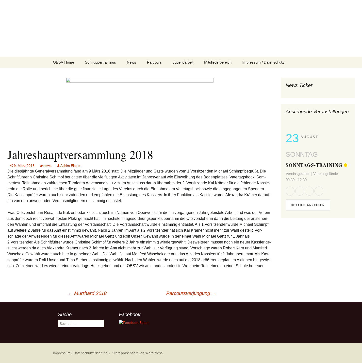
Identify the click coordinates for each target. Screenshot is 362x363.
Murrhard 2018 (87, 293)
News (131, 62)
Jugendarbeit (183, 62)
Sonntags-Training (314, 165)
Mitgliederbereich (217, 62)
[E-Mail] (318, 191)
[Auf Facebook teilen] (290, 191)
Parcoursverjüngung (191, 293)
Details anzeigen (308, 205)
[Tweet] (299, 191)
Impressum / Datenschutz (263, 62)
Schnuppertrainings (100, 62)
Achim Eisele (70, 166)
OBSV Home (63, 62)
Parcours (154, 62)
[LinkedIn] (309, 191)
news (47, 166)
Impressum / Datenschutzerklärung (80, 353)
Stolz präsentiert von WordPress (137, 353)
